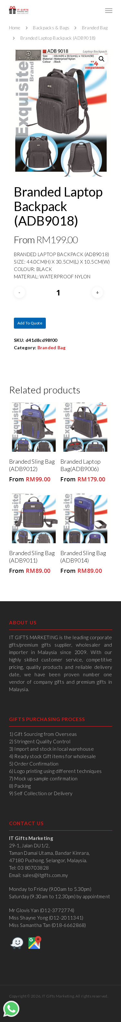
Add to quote (30, 323)
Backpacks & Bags (51, 27)
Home (15, 27)
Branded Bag (94, 27)
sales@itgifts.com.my (45, 875)
